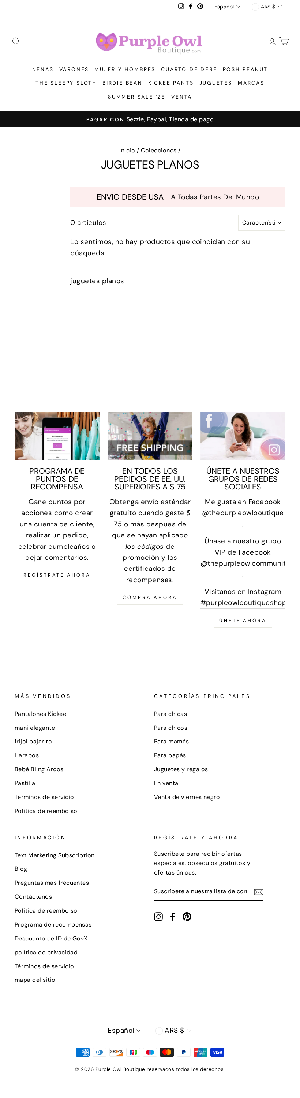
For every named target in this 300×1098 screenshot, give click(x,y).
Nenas (43, 69)
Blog (21, 869)
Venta (181, 96)
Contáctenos (33, 897)
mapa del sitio (35, 980)
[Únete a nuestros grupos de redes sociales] (242, 435)
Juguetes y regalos (181, 769)
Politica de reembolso (46, 811)
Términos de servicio (44, 797)
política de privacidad (46, 952)
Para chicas (170, 714)
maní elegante (35, 728)
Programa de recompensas (53, 924)
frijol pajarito (33, 741)
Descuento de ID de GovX (51, 938)
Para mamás (171, 741)
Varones (74, 69)
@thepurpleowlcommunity (245, 563)
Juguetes (215, 83)
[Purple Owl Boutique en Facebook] (172, 916)
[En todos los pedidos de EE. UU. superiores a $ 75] (150, 435)
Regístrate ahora (56, 575)
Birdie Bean (122, 83)
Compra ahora (150, 597)
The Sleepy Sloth (66, 83)
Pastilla (25, 783)
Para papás (170, 755)
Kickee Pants (171, 83)
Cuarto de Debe (189, 69)
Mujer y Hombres (124, 69)
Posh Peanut (245, 69)
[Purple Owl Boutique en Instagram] (158, 916)
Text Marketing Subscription (55, 855)
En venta (166, 783)
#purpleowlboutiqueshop (243, 602)
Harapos (27, 755)
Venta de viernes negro (187, 797)
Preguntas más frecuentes (52, 883)
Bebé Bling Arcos (39, 769)
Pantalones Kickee (40, 714)
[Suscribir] (258, 891)
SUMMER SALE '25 (137, 96)
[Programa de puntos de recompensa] (57, 435)
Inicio (127, 150)
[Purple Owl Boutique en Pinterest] (187, 916)
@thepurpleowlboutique (243, 512)
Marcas (251, 83)
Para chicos (170, 728)
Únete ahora (243, 620)
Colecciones (159, 150)
